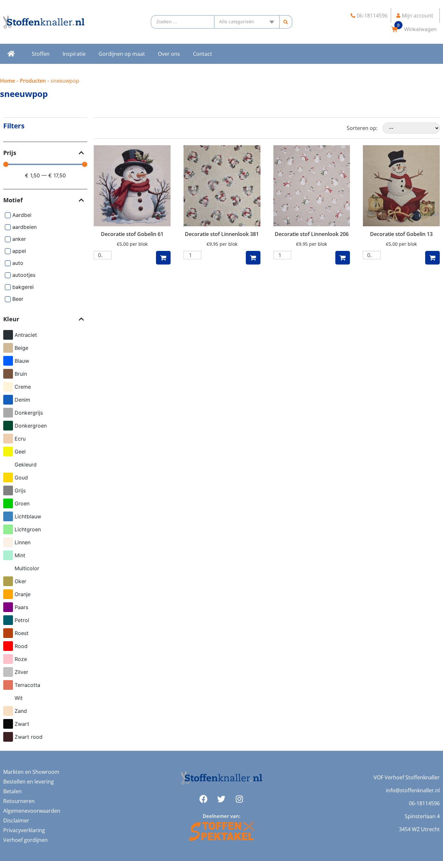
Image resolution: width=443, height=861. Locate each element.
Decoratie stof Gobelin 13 (401, 234)
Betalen (12, 791)
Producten (33, 80)
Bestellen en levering (28, 781)
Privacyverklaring (24, 830)
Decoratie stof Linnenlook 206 (312, 234)
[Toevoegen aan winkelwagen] (163, 258)
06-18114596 (424, 803)
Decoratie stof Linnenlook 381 (222, 234)
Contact (202, 53)
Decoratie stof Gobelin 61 (132, 234)
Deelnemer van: (221, 816)
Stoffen (41, 53)
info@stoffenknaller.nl (413, 790)
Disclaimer (16, 820)
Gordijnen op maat (122, 53)
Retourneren (19, 801)
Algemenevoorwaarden (31, 810)
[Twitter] (221, 799)
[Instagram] (239, 799)
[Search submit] (286, 22)
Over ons (169, 53)
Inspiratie (74, 53)
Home (7, 80)
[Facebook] (204, 799)
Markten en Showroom (31, 771)
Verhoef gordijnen (25, 839)
